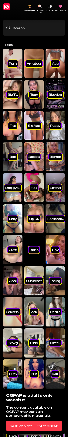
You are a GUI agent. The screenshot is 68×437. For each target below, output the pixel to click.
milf (55, 374)
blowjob (55, 95)
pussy (55, 126)
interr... (55, 343)
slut (34, 374)
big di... (34, 219)
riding (55, 281)
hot (34, 188)
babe (33, 250)
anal (12, 281)
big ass (34, 126)
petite (55, 312)
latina (55, 188)
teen (34, 95)
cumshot (34, 281)
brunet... (12, 312)
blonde (55, 157)
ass (55, 63)
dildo (34, 343)
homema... (55, 219)
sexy (13, 219)
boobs (33, 157)
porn (13, 63)
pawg (13, 343)
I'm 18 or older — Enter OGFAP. (34, 426)
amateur (34, 63)
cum (13, 374)
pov (55, 250)
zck (34, 312)
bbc (12, 157)
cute (13, 250)
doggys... (12, 188)
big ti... (13, 95)
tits (12, 126)
